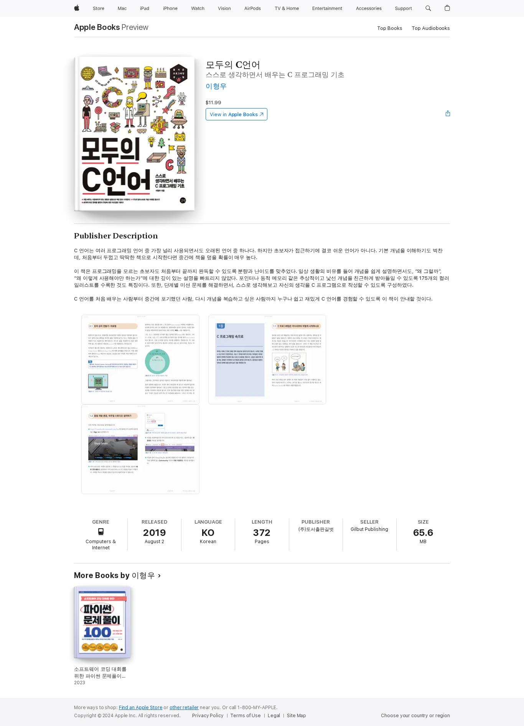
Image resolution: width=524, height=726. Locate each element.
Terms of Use (245, 715)
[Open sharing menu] (448, 114)
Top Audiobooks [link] (431, 28)
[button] (428, 8)
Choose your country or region (415, 715)
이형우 (216, 86)
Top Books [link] (389, 28)
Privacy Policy (207, 715)
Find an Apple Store (141, 707)
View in (234, 114)
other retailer (184, 707)
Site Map (296, 715)
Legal (274, 715)
